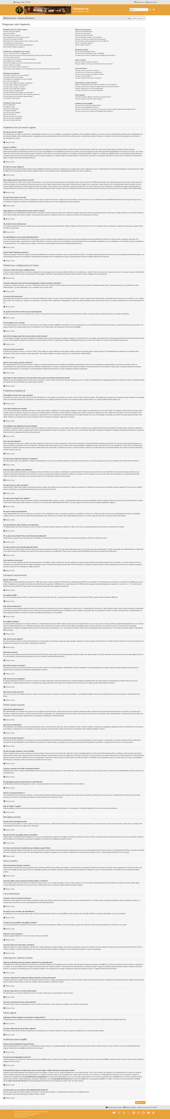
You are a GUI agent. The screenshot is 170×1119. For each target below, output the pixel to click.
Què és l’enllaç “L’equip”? (82, 45)
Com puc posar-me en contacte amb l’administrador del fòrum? (94, 111)
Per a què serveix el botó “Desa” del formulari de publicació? (21, 94)
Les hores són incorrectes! (11, 57)
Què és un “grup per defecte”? (84, 43)
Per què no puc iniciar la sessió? (13, 39)
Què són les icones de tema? (12, 120)
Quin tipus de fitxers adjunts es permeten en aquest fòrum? (93, 97)
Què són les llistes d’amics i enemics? (86, 62)
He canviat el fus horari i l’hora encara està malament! (19, 59)
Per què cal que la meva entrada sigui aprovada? (18, 96)
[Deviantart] (153, 1113)
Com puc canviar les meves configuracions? (16, 53)
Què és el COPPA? (9, 33)
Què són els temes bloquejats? (12, 118)
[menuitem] (27, 2)
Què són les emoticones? (11, 108)
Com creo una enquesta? (11, 81)
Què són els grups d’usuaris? (84, 35)
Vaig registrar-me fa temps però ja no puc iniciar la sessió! (20, 41)
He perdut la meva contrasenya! (13, 43)
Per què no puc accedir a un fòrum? (14, 87)
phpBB (77, 327)
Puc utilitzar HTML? (9, 107)
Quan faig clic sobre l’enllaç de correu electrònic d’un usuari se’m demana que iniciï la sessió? (31, 69)
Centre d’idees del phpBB (99, 1059)
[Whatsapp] (119, 1113)
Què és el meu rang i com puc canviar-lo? (16, 67)
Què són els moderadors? (83, 33)
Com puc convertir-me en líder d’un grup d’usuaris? (90, 39)
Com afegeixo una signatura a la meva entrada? (17, 79)
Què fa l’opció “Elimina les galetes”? (14, 47)
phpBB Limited (65, 1046)
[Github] (143, 1113)
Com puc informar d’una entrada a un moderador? (18, 92)
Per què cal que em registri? (11, 31)
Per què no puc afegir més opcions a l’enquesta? (18, 83)
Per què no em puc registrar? (12, 35)
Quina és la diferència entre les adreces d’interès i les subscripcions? (96, 84)
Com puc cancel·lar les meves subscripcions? (89, 90)
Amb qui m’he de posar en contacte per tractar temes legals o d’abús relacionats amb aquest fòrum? (105, 109)
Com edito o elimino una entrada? (13, 77)
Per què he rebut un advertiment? (13, 90)
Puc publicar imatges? (10, 110)
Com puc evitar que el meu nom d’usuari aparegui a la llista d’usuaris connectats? (27, 55)
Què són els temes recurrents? (12, 116)
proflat (19, 1115)
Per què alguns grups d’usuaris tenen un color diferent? (92, 41)
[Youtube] (114, 1113)
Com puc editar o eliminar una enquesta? (15, 85)
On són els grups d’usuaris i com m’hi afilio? (88, 37)
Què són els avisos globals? (11, 112)
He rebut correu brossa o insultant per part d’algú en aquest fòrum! (95, 55)
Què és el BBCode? (9, 105)
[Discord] (148, 1113)
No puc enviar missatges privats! (85, 51)
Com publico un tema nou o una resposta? (16, 75)
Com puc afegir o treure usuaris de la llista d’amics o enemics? (94, 64)
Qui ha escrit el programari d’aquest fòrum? (88, 105)
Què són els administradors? (84, 31)
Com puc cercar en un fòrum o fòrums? (87, 70)
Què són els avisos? (9, 114)
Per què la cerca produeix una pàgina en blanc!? (89, 74)
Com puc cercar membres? (83, 76)
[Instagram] (138, 1113)
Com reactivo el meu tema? (11, 98)
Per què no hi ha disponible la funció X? (87, 107)
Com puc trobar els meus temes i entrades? (88, 78)
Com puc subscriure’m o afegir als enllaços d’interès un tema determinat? (97, 86)
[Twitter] (124, 1113)
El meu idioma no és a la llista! (12, 61)
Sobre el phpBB (19, 1048)
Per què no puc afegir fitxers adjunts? (14, 88)
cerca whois (33, 1074)
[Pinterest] (134, 1113)
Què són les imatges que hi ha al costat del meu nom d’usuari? (22, 63)
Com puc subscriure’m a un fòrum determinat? (89, 88)
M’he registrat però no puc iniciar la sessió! (16, 37)
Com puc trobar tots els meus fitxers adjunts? (89, 99)
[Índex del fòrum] (43, 10)
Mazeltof (29, 1115)
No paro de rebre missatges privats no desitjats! (89, 53)
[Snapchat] (129, 1113)
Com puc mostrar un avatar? (12, 65)
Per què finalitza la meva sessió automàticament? (18, 45)
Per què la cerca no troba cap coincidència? (88, 72)
